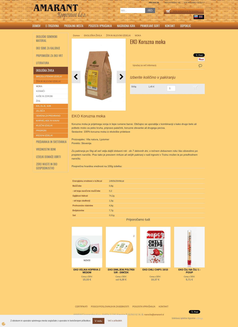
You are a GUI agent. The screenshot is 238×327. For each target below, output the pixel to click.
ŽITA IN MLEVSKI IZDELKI (48, 81)
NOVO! (87, 260)
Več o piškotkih (115, 321)
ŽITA (38, 101)
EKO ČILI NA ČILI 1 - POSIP (189, 271)
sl (196, 16)
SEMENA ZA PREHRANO (48, 116)
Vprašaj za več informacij (144, 65)
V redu (98, 321)
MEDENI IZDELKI (44, 135)
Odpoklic (185, 26)
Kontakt (170, 26)
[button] (121, 77)
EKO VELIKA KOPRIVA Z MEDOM (87, 271)
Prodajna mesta (73, 26)
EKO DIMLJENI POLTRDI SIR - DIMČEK (121, 271)
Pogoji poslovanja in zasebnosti (110, 306)
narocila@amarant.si (154, 314)
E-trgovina (52, 26)
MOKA (39, 86)
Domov (36, 26)
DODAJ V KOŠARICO (197, 89)
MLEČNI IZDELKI (44, 125)
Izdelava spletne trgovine (183, 318)
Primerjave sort (150, 26)
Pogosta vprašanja (100, 26)
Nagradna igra (126, 26)
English (201, 16)
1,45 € (151, 86)
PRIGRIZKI (41, 130)
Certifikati (81, 306)
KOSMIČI (40, 91)
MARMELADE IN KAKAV (47, 120)
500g (133, 86)
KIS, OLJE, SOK (43, 106)
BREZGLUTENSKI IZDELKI (49, 76)
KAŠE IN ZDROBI (44, 96)
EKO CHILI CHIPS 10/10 (155, 269)
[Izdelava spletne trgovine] (199, 318)
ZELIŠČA (40, 111)
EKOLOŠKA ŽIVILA (93, 35)
